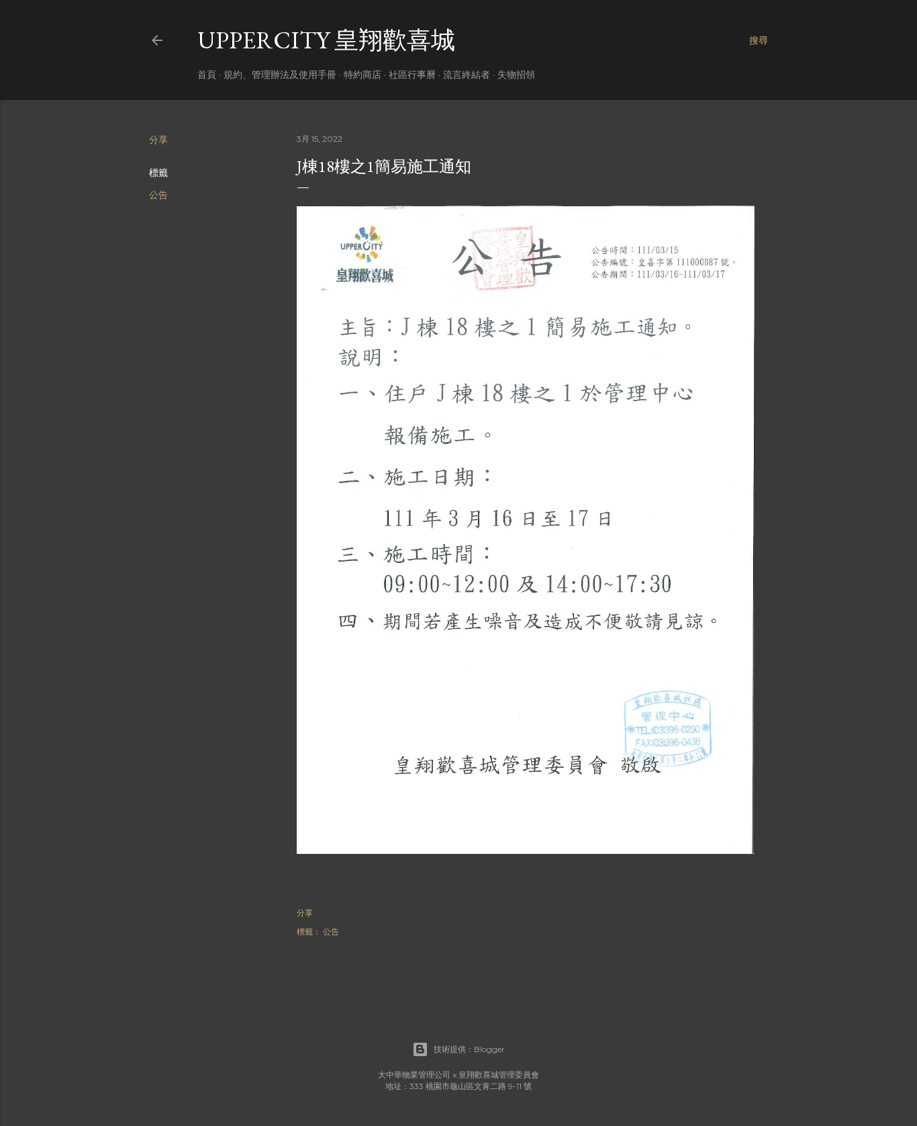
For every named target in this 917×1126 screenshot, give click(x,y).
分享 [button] (158, 140)
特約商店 (362, 75)
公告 (158, 195)
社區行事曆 (412, 75)
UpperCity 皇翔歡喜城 (326, 40)
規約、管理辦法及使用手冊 (280, 75)
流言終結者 (466, 75)
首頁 (206, 75)
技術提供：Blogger (469, 1049)
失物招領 (516, 75)
